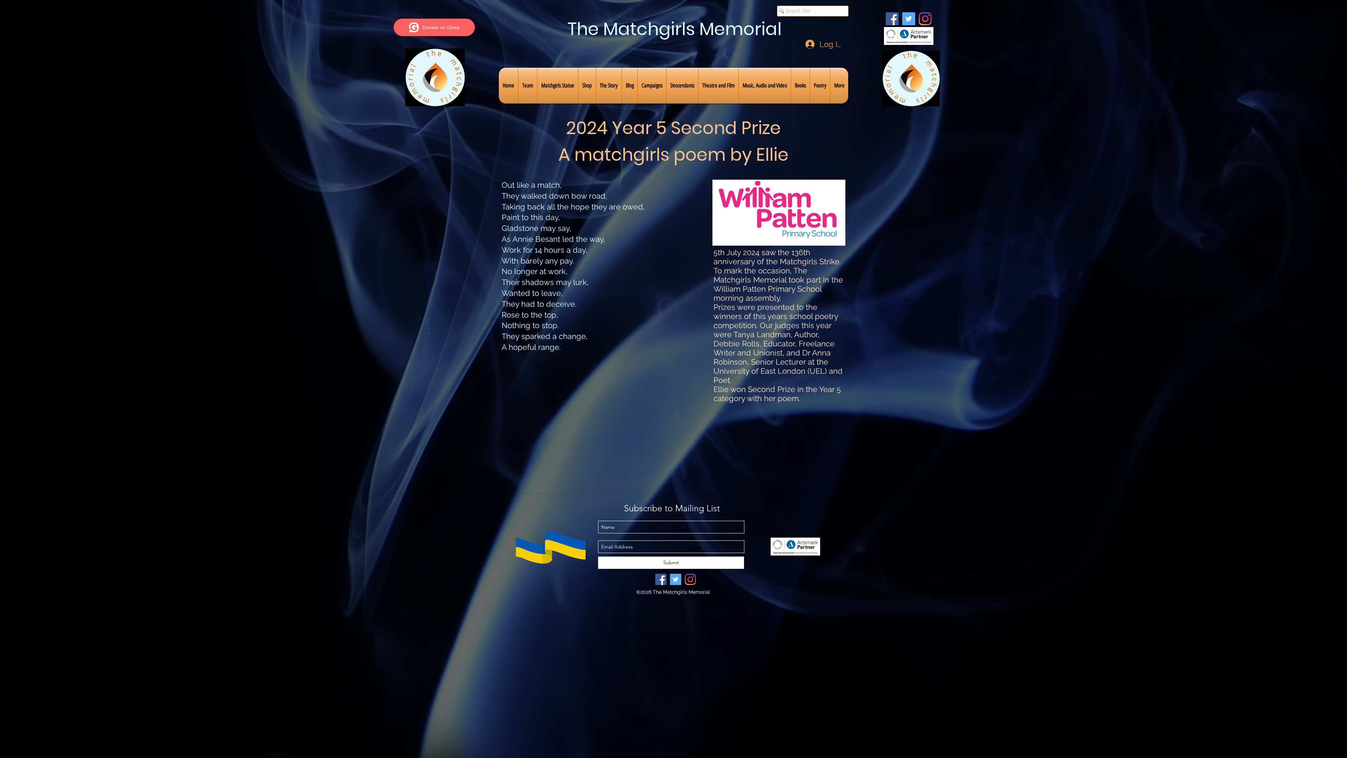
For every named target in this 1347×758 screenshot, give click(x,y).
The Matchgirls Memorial (675, 28)
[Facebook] (892, 18)
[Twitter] (908, 18)
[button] (527, 86)
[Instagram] (925, 18)
